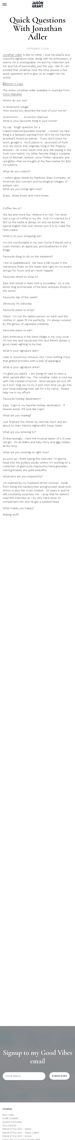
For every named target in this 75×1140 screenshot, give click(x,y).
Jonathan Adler (12, 54)
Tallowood (9, 1125)
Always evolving (12, 1122)
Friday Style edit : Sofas (17, 1136)
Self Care (8, 1115)
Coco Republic (12, 94)
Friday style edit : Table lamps (20, 1132)
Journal (7, 1109)
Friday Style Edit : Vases (16, 1129)
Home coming (10, 1118)
